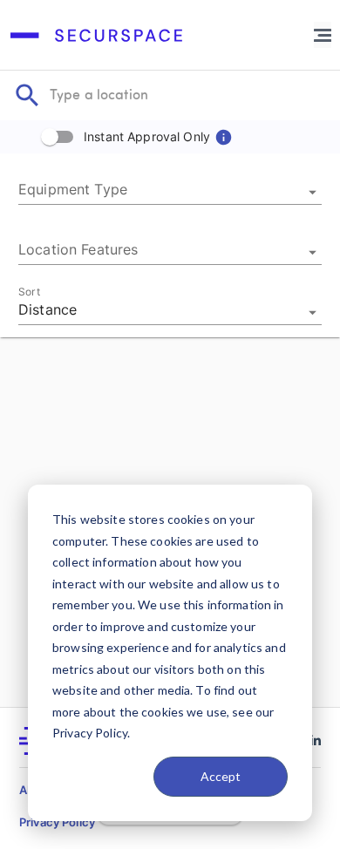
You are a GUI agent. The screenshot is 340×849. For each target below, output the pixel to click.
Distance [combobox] (47, 310)
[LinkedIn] (315, 741)
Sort (29, 291)
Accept (221, 776)
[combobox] (170, 192)
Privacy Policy (57, 822)
